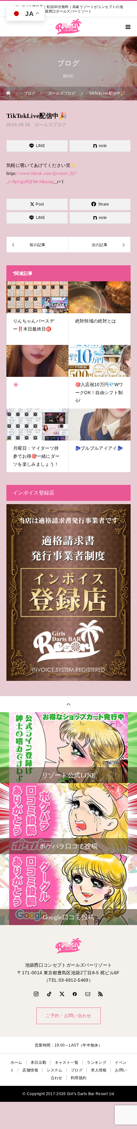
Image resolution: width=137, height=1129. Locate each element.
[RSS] (100, 994)
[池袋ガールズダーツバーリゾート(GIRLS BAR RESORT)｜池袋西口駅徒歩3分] (68, 946)
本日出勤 (38, 1062)
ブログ (77, 1070)
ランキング (96, 1062)
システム (54, 1070)
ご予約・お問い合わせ (68, 1015)
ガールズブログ (50, 124)
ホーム (16, 1062)
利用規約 (78, 1078)
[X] (62, 994)
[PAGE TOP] (68, 704)
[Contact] (88, 994)
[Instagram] (36, 994)
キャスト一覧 (66, 1062)
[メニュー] (127, 26)
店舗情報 (30, 1070)
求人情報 (98, 1070)
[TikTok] (49, 994)
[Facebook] (75, 994)
